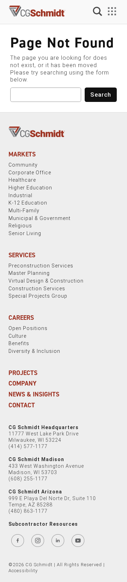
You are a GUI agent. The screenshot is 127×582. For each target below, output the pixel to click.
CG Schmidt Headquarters (43, 427)
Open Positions (28, 328)
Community (23, 165)
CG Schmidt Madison (36, 459)
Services (21, 255)
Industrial (20, 195)
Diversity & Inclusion (34, 351)
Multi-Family (24, 210)
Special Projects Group (37, 296)
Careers (21, 317)
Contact (21, 405)
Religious (20, 225)
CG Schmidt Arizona (35, 491)
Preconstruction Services (40, 266)
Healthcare (22, 180)
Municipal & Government (39, 218)
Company (22, 383)
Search (100, 94)
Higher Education (30, 187)
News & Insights (33, 394)
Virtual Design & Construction (46, 281)
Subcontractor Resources (43, 524)
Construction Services (36, 288)
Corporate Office (29, 172)
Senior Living (24, 233)
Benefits (18, 343)
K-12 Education (27, 203)
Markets (22, 154)
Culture (17, 336)
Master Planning (29, 273)
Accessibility (23, 570)
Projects (22, 373)
